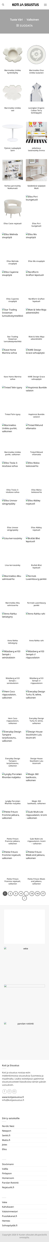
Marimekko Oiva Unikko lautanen (36, 71)
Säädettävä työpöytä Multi (36, 187)
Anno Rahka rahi (36, 640)
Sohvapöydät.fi (9, 1225)
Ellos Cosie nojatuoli (13, 223)
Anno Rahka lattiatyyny (12, 641)
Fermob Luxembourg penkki (36, 604)
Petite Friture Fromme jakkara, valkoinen (12, 841)
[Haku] (3, 4)
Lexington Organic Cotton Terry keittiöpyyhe (36, 110)
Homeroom (8, 1178)
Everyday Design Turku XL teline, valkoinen (36, 720)
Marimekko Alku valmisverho (12, 604)
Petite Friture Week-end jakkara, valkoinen (36, 881)
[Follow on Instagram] (9, 1091)
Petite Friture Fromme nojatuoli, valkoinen (12, 881)
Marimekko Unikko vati (12, 109)
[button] (45, 4)
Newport (6, 1130)
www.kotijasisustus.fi (13, 1097)
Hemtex (6, 1220)
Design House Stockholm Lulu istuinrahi (36, 761)
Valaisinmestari (10, 1211)
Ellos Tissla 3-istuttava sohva (12, 491)
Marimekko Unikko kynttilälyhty (12, 71)
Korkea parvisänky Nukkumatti (12, 187)
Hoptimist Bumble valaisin (36, 415)
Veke (4, 1202)
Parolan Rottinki (10, 1182)
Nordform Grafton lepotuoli (36, 300)
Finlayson (7, 1173)
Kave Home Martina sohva (12, 377)
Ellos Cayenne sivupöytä (12, 300)
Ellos (4, 1149)
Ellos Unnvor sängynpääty (12, 528)
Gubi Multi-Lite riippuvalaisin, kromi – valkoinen (36, 841)
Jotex (4, 1144)
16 (37, 893)
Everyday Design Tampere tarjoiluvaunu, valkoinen (12, 762)
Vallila (5, 1168)
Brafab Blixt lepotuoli (36, 566)
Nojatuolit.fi (8, 1187)
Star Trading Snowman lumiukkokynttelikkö (12, 339)
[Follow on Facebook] (4, 1091)
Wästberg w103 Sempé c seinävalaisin (13, 680)
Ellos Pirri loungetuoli (36, 224)
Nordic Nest (8, 1126)
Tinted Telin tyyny (12, 414)
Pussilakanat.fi (9, 1216)
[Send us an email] (14, 1091)
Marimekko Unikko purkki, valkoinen (12, 453)
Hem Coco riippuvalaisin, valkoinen (12, 720)
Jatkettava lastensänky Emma (36, 149)
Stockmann (8, 1164)
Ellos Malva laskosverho (36, 491)
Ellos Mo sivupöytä (36, 261)
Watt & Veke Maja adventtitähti (36, 337)
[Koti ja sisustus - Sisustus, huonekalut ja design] (25, 4)
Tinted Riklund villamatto (36, 453)
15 (32, 893)
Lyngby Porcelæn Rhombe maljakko (13, 802)
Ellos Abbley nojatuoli (36, 528)
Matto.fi (6, 1140)
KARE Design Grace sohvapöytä (36, 377)
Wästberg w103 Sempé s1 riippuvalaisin (36, 680)
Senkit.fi (6, 1135)
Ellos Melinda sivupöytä (13, 262)
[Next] (24, 898)
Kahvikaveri (8, 1206)
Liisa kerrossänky (12, 565)
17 (43, 893)
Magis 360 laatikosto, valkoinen (36, 802)
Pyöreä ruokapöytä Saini (12, 149)
